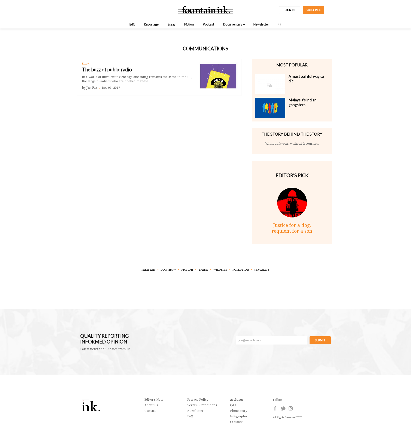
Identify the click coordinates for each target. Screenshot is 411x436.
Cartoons (236, 422)
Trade (203, 269)
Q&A (233, 405)
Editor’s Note (153, 399)
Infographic (239, 416)
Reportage (151, 24)
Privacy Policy (197, 399)
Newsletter (261, 24)
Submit (320, 340)
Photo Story (238, 410)
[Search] (279, 24)
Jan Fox (91, 87)
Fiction (189, 24)
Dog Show (168, 269)
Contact (150, 410)
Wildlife (220, 269)
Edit (132, 24)
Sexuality (262, 269)
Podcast (208, 24)
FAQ (190, 416)
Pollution (240, 269)
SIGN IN (290, 10)
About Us (151, 405)
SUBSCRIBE (314, 10)
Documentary (232, 24)
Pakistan (148, 269)
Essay (171, 24)
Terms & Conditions (202, 405)
